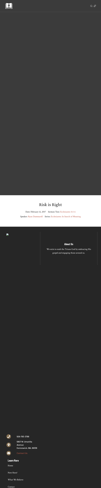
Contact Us (22, 453)
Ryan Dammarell (35, 216)
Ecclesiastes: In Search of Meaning (66, 216)
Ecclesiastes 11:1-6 (67, 211)
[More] (95, 6)
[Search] (91, 6)
